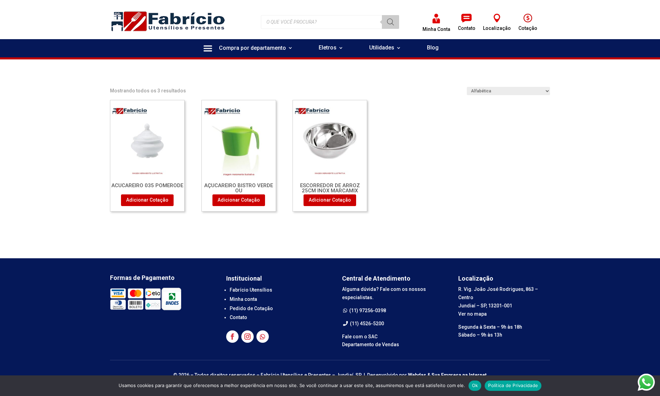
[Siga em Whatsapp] (262, 336)
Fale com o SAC (359, 336)
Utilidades (381, 48)
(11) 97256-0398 (367, 310)
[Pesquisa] (390, 22)
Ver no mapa (472, 314)
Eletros (328, 48)
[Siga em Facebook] (232, 336)
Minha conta (243, 299)
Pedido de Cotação (251, 308)
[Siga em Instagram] (247, 336)
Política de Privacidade (513, 385)
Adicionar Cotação (147, 200)
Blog (433, 48)
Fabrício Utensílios (251, 290)
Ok (475, 385)
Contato (238, 317)
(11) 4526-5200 (366, 323)
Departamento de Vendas (370, 344)
